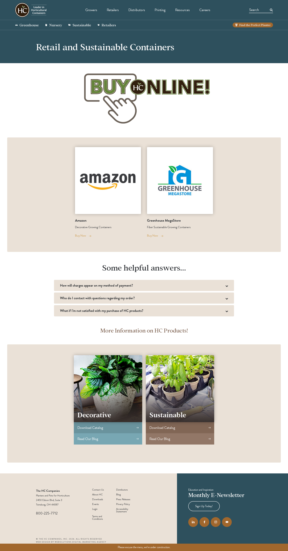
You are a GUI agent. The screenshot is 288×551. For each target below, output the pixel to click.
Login (95, 509)
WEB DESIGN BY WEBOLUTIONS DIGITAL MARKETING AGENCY (71, 542)
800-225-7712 (47, 513)
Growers (91, 9)
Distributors (122, 489)
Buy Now (80, 235)
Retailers (113, 9)
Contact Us (98, 489)
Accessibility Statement (122, 510)
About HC (97, 494)
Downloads (97, 499)
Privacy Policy (123, 504)
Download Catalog (90, 427)
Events (95, 504)
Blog (118, 494)
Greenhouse (29, 24)
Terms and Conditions (97, 517)
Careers (204, 9)
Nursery (55, 24)
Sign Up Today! (204, 506)
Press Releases (123, 499)
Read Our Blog (87, 438)
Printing (160, 9)
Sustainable (82, 24)
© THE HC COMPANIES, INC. (52, 539)
